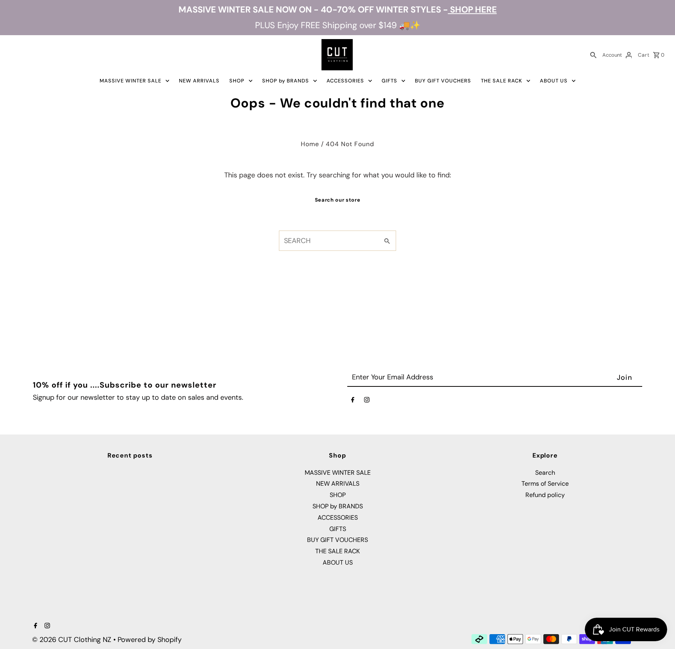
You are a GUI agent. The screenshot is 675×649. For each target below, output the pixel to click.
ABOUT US (554, 80)
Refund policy (545, 495)
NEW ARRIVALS (199, 80)
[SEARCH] (593, 54)
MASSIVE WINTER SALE (130, 80)
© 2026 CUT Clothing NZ (72, 639)
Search (545, 472)
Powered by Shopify (150, 639)
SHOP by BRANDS (285, 80)
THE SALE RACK (501, 80)
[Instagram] (367, 401)
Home (310, 144)
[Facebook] (352, 401)
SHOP (237, 80)
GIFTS (389, 80)
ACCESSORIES (345, 80)
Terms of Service (545, 483)
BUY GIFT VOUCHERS (443, 80)
